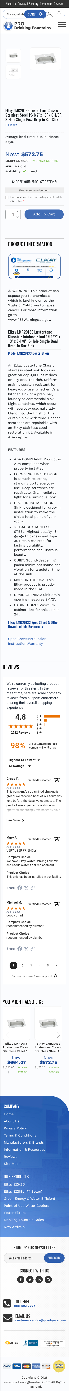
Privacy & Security (28, 4)
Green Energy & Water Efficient (29, 1198)
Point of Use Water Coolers (26, 1206)
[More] (62, 23)
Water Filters (14, 1213)
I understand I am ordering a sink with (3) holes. (36, 199)
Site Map (11, 1164)
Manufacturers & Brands (24, 1142)
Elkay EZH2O (14, 1184)
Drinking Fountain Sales (24, 1220)
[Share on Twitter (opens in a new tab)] (26, 888)
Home (9, 1114)
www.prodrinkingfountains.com (27, 1382)
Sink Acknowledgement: (34, 190)
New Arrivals (14, 1227)
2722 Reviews (22, 732)
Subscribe (54, 1258)
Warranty (35, 643)
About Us (11, 4)
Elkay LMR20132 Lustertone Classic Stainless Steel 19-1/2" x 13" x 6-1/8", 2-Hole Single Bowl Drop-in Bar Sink (48, 1047)
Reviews (58, 4)
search (32, 14)
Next (58, 1034)
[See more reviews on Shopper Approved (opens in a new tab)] (32, 888)
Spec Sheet (17, 639)
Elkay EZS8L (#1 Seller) (23, 1191)
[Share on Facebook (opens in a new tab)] (19, 888)
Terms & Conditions (20, 1135)
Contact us (46, 4)
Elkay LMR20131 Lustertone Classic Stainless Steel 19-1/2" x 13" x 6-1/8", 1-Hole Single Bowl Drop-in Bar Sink (16, 1047)
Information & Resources (24, 1149)
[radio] (49, 716)
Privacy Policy (15, 1128)
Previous (7, 1034)
